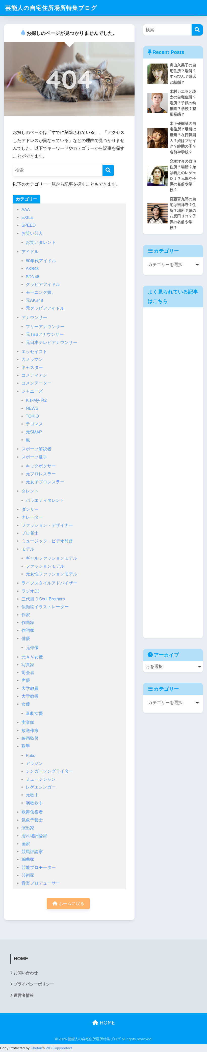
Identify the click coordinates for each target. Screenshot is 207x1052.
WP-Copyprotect (59, 1048)
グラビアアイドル (43, 284)
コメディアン (34, 375)
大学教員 (30, 688)
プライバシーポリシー (34, 984)
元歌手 (32, 795)
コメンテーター (36, 383)
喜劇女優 (34, 713)
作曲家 (27, 622)
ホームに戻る (70, 903)
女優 (25, 704)
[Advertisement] (173, 473)
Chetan (36, 1048)
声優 (25, 680)
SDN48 (32, 276)
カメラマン (32, 359)
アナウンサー (34, 317)
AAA (25, 209)
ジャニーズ (32, 391)
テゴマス (34, 424)
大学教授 (30, 696)
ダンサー (30, 509)
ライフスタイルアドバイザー (49, 583)
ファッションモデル (45, 566)
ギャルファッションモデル (51, 558)
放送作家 (30, 730)
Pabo (30, 755)
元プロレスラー (41, 474)
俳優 (25, 638)
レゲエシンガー (41, 787)
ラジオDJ (30, 591)
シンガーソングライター (49, 771)
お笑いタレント (41, 242)
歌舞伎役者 (32, 812)
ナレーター (32, 517)
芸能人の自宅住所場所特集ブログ (51, 7)
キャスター (32, 367)
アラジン (34, 763)
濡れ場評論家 (34, 835)
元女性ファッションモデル (51, 574)
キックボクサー (41, 466)
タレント (30, 491)
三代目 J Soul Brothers (43, 599)
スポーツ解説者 (36, 449)
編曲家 (27, 859)
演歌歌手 (34, 803)
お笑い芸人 (32, 233)
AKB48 (32, 268)
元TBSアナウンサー (45, 334)
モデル (27, 549)
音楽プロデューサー (40, 883)
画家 (25, 843)
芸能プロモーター (38, 867)
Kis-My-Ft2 (36, 400)
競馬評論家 (32, 851)
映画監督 (30, 738)
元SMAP (34, 432)
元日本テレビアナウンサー (51, 342)
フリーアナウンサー (45, 326)
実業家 (27, 722)
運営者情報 (24, 995)
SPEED (28, 225)
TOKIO (32, 416)
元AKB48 (34, 300)
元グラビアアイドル (45, 308)
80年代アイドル (41, 260)
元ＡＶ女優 (32, 657)
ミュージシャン (41, 779)
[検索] (108, 170)
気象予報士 (32, 820)
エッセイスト (34, 351)
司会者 (27, 672)
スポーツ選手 (34, 457)
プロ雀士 (30, 533)
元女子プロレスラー (45, 482)
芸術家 (27, 875)
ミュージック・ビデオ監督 (47, 541)
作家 (25, 614)
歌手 (25, 746)
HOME (106, 1022)
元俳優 (32, 647)
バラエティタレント (45, 500)
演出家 (27, 828)
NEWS (32, 408)
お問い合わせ (26, 973)
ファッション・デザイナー (47, 525)
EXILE (27, 217)
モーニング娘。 (41, 292)
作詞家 (27, 630)
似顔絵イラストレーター (45, 606)
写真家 (27, 664)
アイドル (30, 251)
